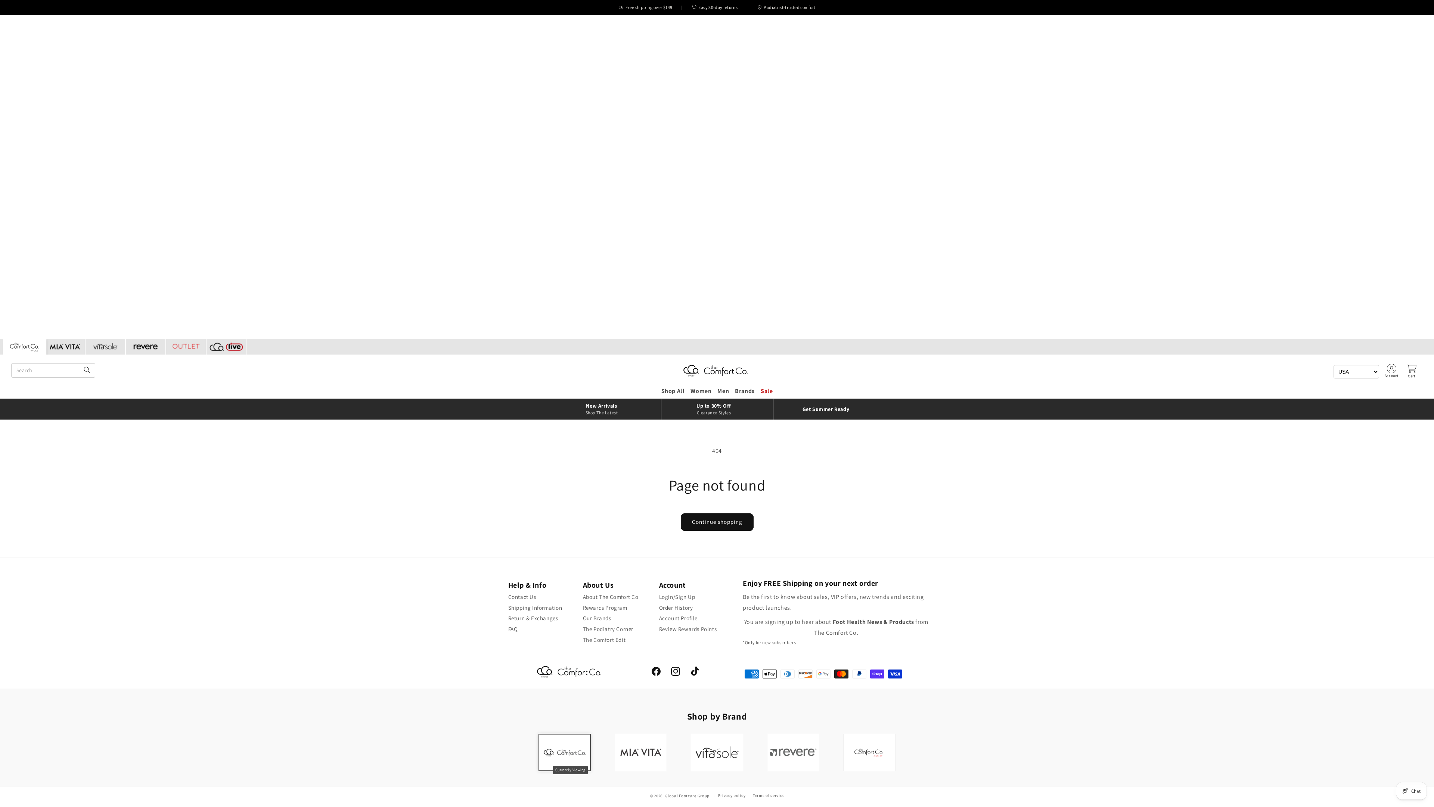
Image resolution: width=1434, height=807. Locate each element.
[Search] (87, 370)
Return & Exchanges (533, 618)
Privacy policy (732, 795)
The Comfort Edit (604, 639)
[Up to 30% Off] (717, 409)
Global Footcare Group (687, 795)
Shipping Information (535, 607)
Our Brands (597, 618)
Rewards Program (605, 607)
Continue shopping (717, 521)
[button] (1411, 371)
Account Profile (678, 618)
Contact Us (522, 596)
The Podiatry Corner (608, 629)
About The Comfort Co (611, 596)
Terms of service (768, 795)
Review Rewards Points (688, 629)
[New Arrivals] (605, 409)
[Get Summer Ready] (829, 409)
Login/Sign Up (677, 596)
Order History (676, 607)
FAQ (513, 629)
